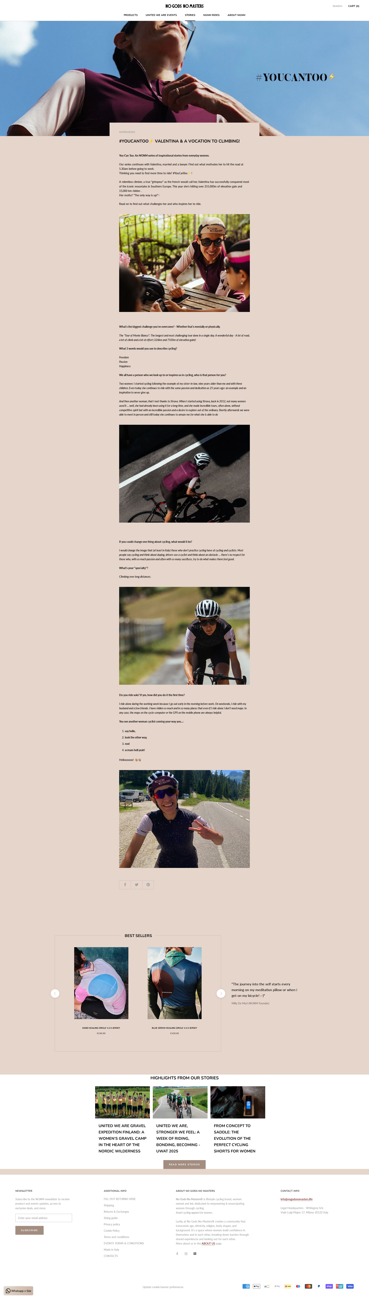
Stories (190, 15)
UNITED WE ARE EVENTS (161, 15)
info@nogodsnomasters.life (296, 1199)
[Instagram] (186, 1253)
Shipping (109, 1205)
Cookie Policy (112, 1230)
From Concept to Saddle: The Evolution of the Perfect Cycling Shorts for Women (234, 1138)
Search (337, 6)
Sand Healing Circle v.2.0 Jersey (101, 1028)
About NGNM (236, 15)
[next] (220, 993)
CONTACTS (111, 1256)
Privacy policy (112, 1224)
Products (131, 15)
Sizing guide (111, 1218)
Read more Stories (184, 1164)
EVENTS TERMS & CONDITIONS (124, 1243)
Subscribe (29, 1230)
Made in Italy (111, 1249)
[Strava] (195, 1253)
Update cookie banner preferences (163, 1287)
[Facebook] (177, 1253)
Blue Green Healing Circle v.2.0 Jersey (174, 1028)
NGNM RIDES (211, 15)
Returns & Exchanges (116, 1211)
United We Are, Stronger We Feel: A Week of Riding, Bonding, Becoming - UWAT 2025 (178, 1138)
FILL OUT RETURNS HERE (120, 1199)
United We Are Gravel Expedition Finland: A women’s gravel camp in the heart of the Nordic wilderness (122, 1138)
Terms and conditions (116, 1237)
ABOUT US (208, 1243)
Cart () (353, 6)
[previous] (55, 993)
